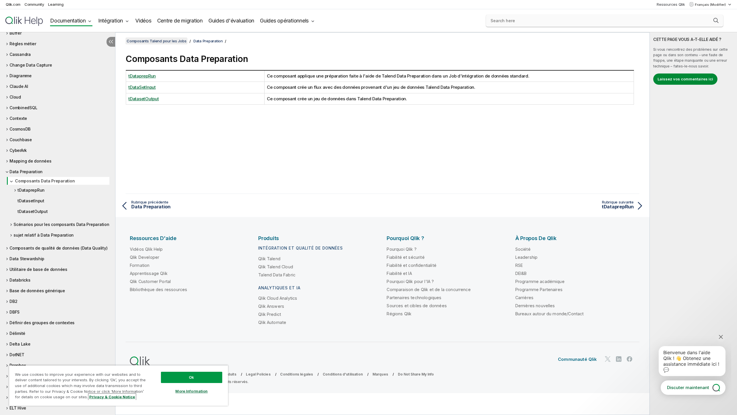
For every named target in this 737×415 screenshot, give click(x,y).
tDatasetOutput (33, 211)
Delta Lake (20, 344)
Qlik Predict (269, 314)
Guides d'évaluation (231, 21)
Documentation (68, 21)
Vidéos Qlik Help (146, 249)
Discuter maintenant (688, 387)
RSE (519, 265)
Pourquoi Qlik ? (401, 249)
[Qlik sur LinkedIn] (618, 358)
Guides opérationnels (284, 21)
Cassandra (20, 54)
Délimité (17, 333)
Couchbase (21, 139)
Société (523, 249)
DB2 (13, 301)
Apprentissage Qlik (149, 273)
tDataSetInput (142, 87)
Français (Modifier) (711, 5)
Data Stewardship (27, 258)
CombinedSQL (23, 107)
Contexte (18, 118)
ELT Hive (18, 407)
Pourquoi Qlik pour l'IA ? (410, 281)
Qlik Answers (271, 306)
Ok (191, 377)
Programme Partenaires (539, 289)
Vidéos (143, 21)
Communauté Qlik (577, 359)
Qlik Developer (144, 257)
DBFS (15, 312)
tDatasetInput (31, 200)
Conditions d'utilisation (343, 374)
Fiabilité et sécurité (405, 257)
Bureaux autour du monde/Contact (549, 313)
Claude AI (19, 86)
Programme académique (540, 281)
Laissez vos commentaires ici (685, 79)
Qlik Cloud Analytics (277, 298)
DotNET (17, 354)
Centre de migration (180, 21)
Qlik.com (13, 4)
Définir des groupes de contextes (42, 322)
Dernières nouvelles (535, 305)
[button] (716, 20)
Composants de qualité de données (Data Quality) (58, 248)
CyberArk (18, 150)
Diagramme (21, 75)
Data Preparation (26, 171)
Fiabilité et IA (399, 273)
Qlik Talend (269, 258)
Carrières (524, 297)
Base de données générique (37, 290)
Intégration (110, 21)
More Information (191, 391)
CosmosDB (20, 129)
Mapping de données (31, 161)
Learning (55, 4)
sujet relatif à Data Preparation (44, 235)
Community (34, 4)
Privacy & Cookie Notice (112, 397)
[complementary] (693, 223)
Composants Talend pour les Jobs (156, 41)
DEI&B (521, 273)
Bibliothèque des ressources (158, 289)
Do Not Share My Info (416, 374)
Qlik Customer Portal (150, 281)
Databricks (20, 280)
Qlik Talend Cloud (275, 266)
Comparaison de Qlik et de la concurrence (428, 289)
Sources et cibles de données (417, 305)
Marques (380, 374)
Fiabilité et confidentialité (411, 265)
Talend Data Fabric (276, 274)
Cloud (15, 97)
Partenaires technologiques (414, 297)
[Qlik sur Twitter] (607, 358)
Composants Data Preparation (45, 180)
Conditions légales (296, 374)
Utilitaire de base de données (38, 269)
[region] (118, 385)
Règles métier (23, 43)
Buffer (16, 33)
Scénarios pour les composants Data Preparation (61, 224)
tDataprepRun (31, 190)
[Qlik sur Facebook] (629, 358)
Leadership (526, 257)
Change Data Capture (31, 65)
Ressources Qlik (671, 4)
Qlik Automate (272, 322)
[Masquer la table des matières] (111, 42)
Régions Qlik (399, 313)
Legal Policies (258, 374)
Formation (139, 265)
